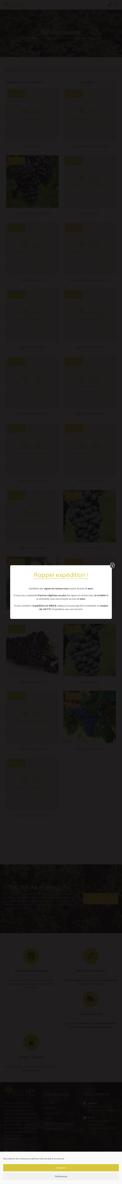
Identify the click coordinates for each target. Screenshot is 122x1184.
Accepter (61, 1167)
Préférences (61, 1176)
